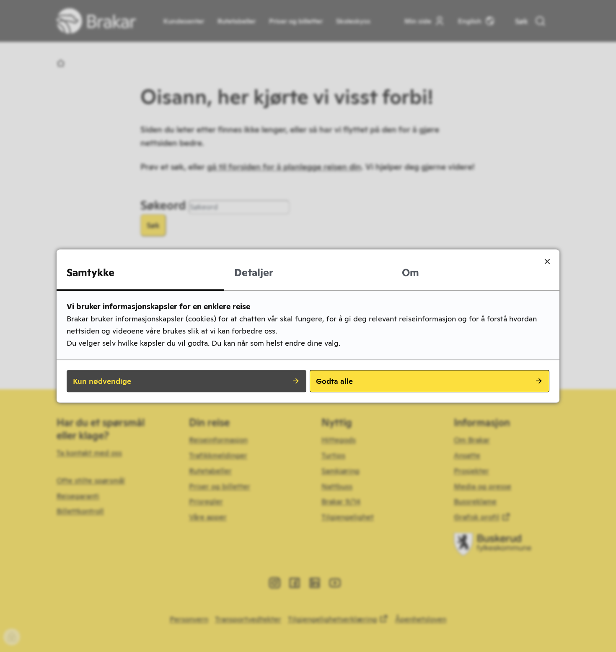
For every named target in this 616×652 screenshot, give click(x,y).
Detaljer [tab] (253, 272)
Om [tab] (410, 272)
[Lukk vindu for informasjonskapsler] (547, 261)
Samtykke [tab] (90, 272)
